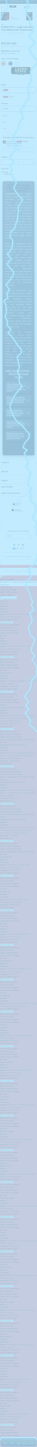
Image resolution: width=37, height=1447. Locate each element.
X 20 (4, 129)
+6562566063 (14, 1385)
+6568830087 (14, 1075)
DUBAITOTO (15, 556)
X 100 (5, 115)
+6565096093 (14, 870)
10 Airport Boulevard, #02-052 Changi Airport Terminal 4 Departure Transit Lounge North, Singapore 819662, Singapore (17, 830)
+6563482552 (14, 1281)
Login (12, 1443)
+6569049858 (14, 1211)
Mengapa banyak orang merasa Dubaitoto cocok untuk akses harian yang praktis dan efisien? (15, 436)
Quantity (4, 157)
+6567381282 (14, 1246)
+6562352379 (14, 974)
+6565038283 (14, 939)
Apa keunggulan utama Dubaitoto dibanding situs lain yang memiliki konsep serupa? (16, 424)
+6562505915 (14, 652)
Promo (5, 1443)
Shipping (11, 46)
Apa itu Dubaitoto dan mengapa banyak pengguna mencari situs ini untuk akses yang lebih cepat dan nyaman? (16, 387)
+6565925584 (14, 761)
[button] (2, 7)
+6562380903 (14, 1350)
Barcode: (15, 33)
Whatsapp (25, 1443)
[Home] (13, 7)
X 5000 (5, 109)
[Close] (1, 576)
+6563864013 (14, 905)
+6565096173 (14, 1145)
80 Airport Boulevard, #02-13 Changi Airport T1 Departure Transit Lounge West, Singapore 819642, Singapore (17, 718)
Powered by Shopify (25, 556)
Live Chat (31, 1443)
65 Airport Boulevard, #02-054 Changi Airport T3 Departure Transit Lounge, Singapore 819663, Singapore (17, 793)
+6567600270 (14, 686)
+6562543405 (14, 1041)
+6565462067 (14, 724)
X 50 (4, 122)
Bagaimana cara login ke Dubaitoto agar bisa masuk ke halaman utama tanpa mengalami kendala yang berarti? (16, 400)
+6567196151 (14, 835)
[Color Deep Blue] (10, 63)
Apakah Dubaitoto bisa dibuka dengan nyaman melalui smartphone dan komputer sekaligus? (15, 413)
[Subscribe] (29, 536)
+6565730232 (14, 1315)
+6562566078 (14, 1110)
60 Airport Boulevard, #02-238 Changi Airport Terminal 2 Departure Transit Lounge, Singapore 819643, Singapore (17, 755)
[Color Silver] (17, 63)
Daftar (18, 1443)
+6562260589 (14, 1419)
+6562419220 (14, 798)
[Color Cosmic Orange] (3, 63)
